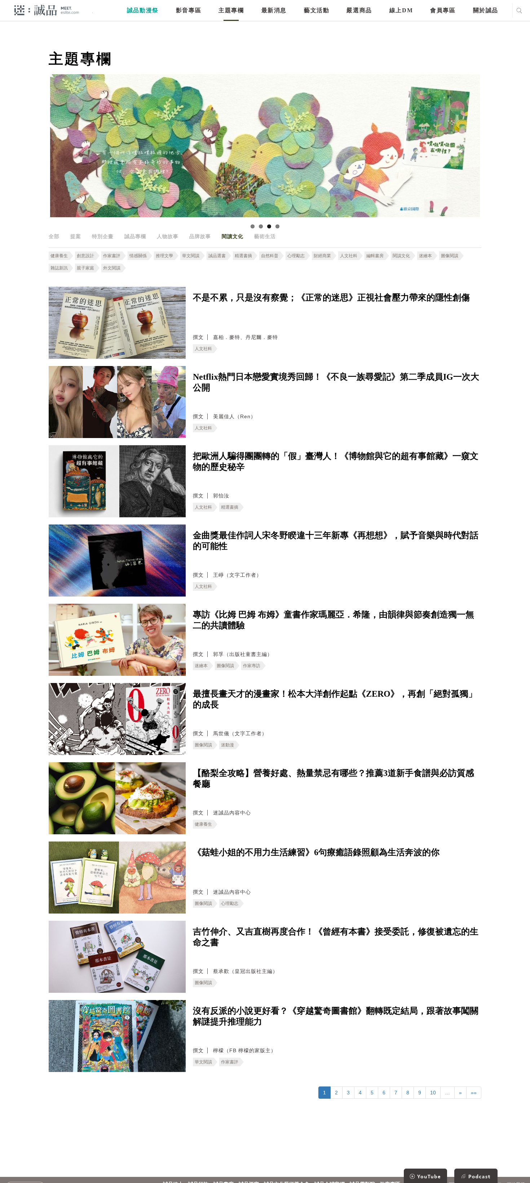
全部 (54, 236)
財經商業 (322, 255)
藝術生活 (265, 236)
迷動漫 (227, 744)
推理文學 (164, 255)
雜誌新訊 (59, 268)
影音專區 (188, 10)
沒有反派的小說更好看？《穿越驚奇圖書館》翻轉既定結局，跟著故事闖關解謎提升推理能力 (335, 1016)
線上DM (401, 10)
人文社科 (348, 255)
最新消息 (274, 10)
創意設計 (85, 255)
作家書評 (111, 255)
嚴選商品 (359, 10)
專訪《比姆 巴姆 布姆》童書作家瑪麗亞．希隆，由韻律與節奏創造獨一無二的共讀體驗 (333, 620)
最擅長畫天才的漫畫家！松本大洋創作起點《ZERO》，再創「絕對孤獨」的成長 (335, 699)
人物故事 (167, 236)
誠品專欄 (135, 236)
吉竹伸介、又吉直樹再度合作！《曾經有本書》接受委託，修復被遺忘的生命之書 (335, 937)
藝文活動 (316, 10)
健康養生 (59, 255)
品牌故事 (200, 236)
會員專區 (442, 10)
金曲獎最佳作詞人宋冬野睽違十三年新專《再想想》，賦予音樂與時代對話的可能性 (335, 541)
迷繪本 (425, 255)
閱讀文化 (232, 236)
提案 (75, 236)
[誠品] (46, 10)
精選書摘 (243, 255)
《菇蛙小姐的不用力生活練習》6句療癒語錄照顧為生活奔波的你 (316, 852)
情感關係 (138, 255)
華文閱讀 (190, 255)
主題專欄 (231, 10)
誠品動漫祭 (143, 10)
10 (433, 1092)
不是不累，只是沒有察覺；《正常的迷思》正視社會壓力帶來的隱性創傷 (331, 297)
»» (474, 1092)
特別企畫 (103, 236)
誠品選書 (217, 255)
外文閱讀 (111, 268)
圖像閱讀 (449, 255)
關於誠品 (485, 10)
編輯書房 (375, 255)
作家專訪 (251, 665)
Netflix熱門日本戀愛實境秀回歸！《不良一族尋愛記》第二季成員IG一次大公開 (336, 382)
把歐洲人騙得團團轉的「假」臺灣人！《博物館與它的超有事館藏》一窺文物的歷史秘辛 (335, 461)
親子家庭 (85, 268)
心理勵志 (296, 255)
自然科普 (269, 255)
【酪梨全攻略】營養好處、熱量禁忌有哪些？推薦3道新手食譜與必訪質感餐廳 (333, 778)
